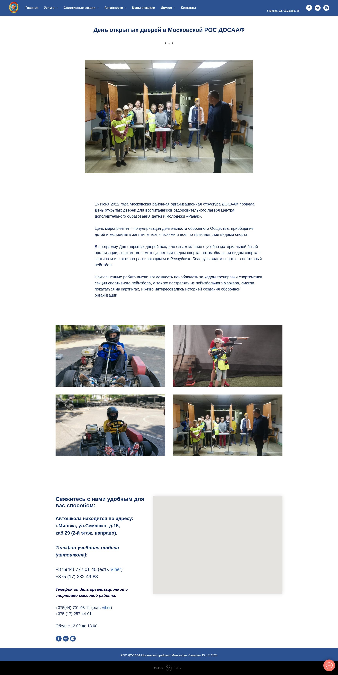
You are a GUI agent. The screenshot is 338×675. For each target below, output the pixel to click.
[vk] (318, 8)
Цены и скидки (143, 7)
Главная (31, 7)
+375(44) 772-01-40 (76, 569)
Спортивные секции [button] (80, 7)
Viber (115, 569)
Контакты (188, 7)
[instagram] (326, 8)
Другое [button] (167, 7)
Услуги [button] (49, 7)
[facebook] (309, 8)
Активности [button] (114, 7)
